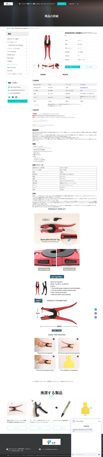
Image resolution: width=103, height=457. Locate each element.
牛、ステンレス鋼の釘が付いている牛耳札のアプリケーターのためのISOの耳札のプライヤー (39, 421)
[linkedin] (95, 313)
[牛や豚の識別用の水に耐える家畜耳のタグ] (86, 409)
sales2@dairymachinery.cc (17, 90)
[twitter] (95, 317)
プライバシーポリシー (15, 455)
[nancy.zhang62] (16, 97)
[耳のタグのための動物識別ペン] (63, 409)
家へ (20, 3)
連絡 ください (36, 3)
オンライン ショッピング (48, 3)
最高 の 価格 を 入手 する (73, 67)
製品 (31, 3)
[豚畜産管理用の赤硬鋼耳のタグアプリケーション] (47, 47)
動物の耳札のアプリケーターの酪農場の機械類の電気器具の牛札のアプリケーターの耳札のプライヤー (16, 421)
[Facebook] (95, 309)
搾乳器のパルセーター (53, 381)
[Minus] (99, 421)
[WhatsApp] (9, 97)
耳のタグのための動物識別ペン (61, 420)
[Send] (99, 454)
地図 (8, 455)
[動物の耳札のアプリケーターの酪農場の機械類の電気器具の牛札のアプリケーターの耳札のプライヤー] (17, 409)
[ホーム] (8, 4)
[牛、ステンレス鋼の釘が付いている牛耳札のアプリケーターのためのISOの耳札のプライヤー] (40, 409)
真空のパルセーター (41, 381)
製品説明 (65, 74)
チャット (61, 3)
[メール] (13, 97)
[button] (9, 412)
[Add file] (73, 454)
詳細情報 (43, 74)
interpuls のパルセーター (67, 381)
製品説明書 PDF (84, 87)
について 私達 (25, 3)
